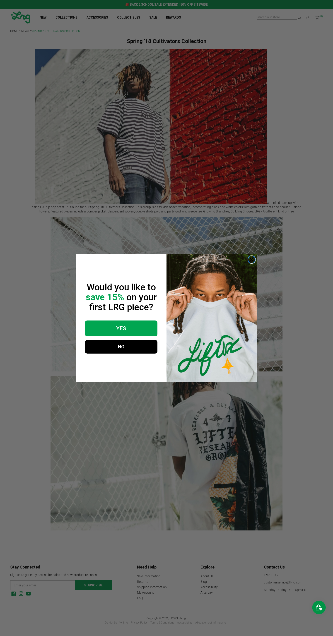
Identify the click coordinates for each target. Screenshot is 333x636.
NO (121, 346)
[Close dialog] (251, 259)
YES (121, 328)
